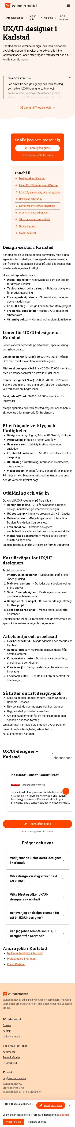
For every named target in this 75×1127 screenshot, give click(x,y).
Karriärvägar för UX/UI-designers (37, 205)
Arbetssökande (14, 17)
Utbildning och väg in (30, 199)
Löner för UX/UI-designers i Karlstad (38, 185)
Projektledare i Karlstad (21, 958)
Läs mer (64, 1114)
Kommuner (9, 1051)
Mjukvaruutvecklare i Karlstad (25, 953)
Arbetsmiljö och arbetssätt (33, 212)
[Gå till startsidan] (21, 5)
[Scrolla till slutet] (65, 791)
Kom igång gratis (40, 148)
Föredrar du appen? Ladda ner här (38, 155)
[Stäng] (69, 1105)
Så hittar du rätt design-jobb (34, 219)
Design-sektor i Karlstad (32, 178)
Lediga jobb (32, 18)
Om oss (7, 1025)
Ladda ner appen (12, 1036)
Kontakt (7, 1031)
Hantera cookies (37, 1121)
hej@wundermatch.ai (14, 1078)
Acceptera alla (13, 1121)
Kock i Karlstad (16, 964)
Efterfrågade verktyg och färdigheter (39, 192)
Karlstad (48, 17)
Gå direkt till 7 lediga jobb (35, 107)
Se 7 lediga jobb (27, 226)
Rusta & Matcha (11, 1057)
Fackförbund (10, 1063)
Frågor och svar (27, 233)
